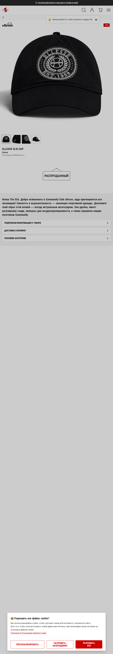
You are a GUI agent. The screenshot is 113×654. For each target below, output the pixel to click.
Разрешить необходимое (60, 644)
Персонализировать (27, 644)
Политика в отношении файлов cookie (28, 633)
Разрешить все (89, 644)
